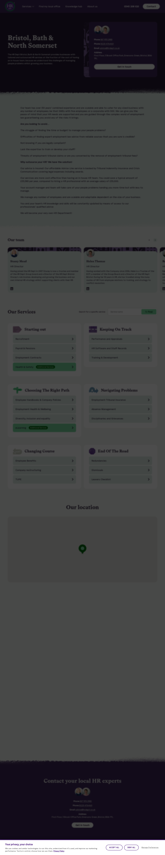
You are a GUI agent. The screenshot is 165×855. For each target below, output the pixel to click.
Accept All (114, 847)
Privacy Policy (58, 851)
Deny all (131, 847)
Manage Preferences (150, 847)
